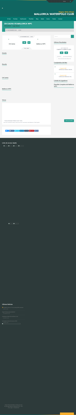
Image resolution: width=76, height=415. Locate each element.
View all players (69, 120)
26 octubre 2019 (64, 48)
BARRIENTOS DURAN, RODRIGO (66, 94)
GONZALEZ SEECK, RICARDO (66, 69)
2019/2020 (59, 56)
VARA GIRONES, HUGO (64, 102)
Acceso (64, 1)
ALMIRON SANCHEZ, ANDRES (66, 109)
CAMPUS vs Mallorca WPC (64, 49)
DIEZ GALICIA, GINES (64, 116)
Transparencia (16, 407)
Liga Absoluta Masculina (67, 56)
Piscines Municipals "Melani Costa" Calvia (13, 120)
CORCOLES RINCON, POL (65, 76)
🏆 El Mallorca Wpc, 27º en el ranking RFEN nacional (12, 307)
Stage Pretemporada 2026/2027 (8, 312)
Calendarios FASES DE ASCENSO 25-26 (10, 316)
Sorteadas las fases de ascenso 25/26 (9, 321)
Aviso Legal (10, 407)
